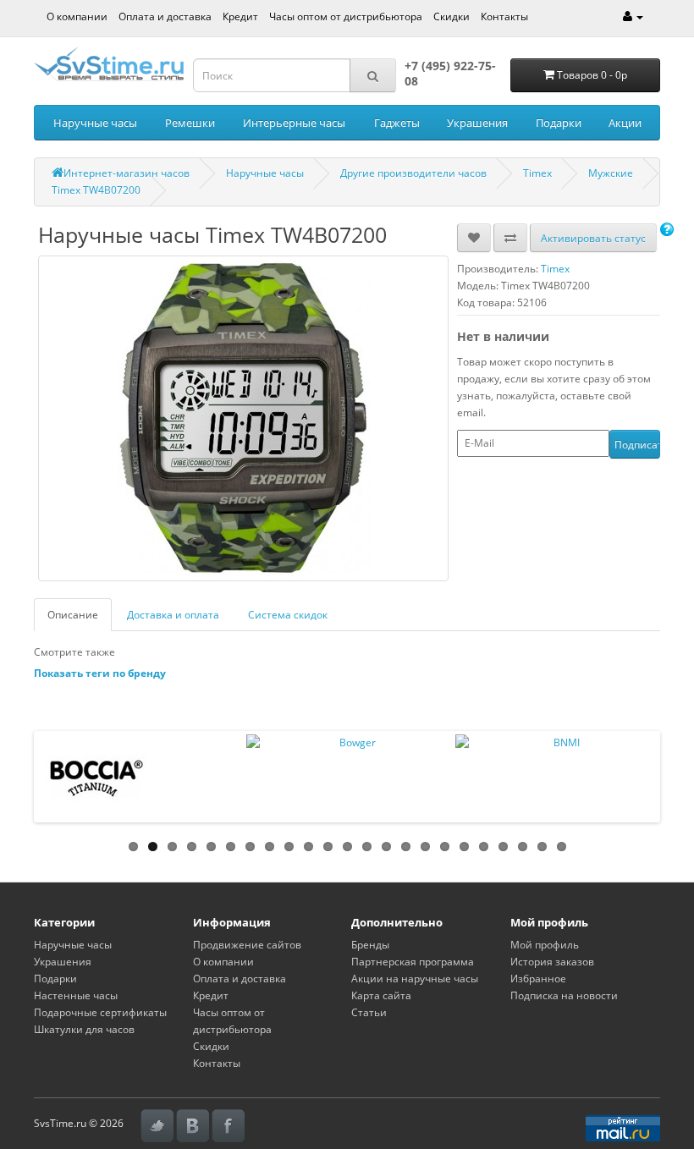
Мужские (610, 173)
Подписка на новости (564, 995)
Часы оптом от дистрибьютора (345, 16)
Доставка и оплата (173, 614)
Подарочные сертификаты (100, 1012)
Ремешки (190, 122)
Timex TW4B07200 (96, 190)
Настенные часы (76, 995)
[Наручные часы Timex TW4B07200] (243, 418)
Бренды (370, 944)
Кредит (240, 16)
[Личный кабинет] (633, 16)
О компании (77, 16)
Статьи (369, 1012)
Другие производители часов (413, 173)
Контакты (504, 16)
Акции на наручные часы (414, 978)
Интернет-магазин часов (126, 173)
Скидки (451, 16)
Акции (625, 122)
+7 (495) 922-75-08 (450, 73)
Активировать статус (593, 238)
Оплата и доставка (165, 16)
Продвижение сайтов (247, 944)
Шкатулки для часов (84, 1029)
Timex (537, 173)
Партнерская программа (412, 961)
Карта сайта (381, 995)
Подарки (558, 122)
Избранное (538, 978)
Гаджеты (397, 122)
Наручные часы (95, 122)
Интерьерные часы (294, 122)
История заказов (552, 961)
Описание (72, 614)
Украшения (477, 122)
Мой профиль (544, 944)
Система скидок (288, 614)
